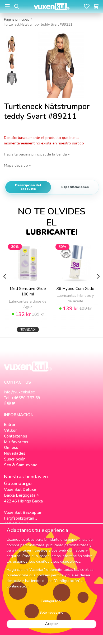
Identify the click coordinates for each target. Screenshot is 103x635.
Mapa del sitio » (17, 165)
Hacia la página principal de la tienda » (36, 154)
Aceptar (51, 624)
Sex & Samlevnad (21, 465)
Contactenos (15, 436)
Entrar (10, 424)
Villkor (10, 430)
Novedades (14, 453)
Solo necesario (51, 612)
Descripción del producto (28, 187)
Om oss (11, 447)
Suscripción (15, 459)
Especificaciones (75, 187)
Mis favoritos (16, 442)
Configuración (52, 601)
